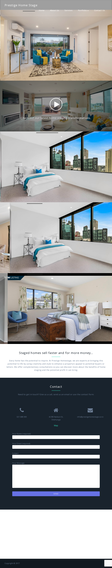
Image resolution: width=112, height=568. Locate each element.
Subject (15, 453)
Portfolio (82, 10)
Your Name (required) (21, 434)
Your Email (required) (21, 443)
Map (56, 425)
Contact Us (99, 10)
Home (41, 10)
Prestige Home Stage (21, 5)
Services (68, 10)
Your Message (18, 463)
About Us (54, 10)
